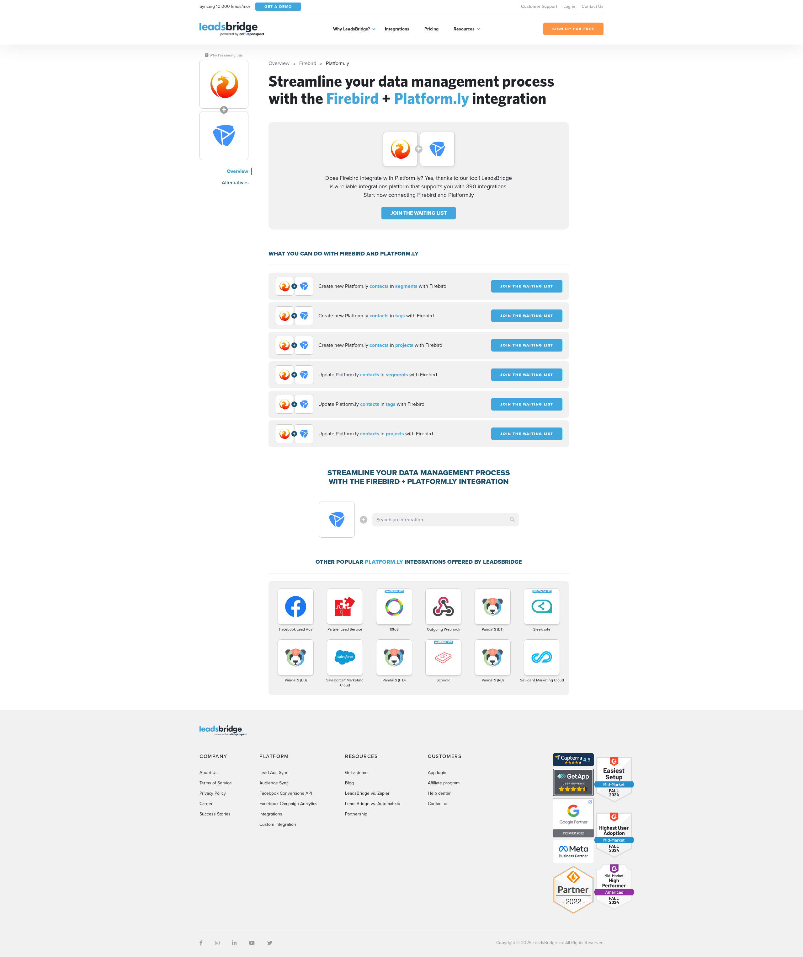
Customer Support (539, 6)
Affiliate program (444, 783)
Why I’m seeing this (226, 55)
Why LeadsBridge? (351, 29)
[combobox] (445, 519)
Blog (349, 783)
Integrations (397, 29)
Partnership (356, 814)
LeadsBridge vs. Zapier (367, 793)
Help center (439, 793)
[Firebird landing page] (223, 84)
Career (206, 803)
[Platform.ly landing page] (223, 135)
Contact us (438, 803)
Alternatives (235, 182)
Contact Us (593, 6)
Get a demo (356, 772)
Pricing (431, 29)
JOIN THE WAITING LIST (419, 213)
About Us (208, 772)
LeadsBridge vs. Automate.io (372, 803)
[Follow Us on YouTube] (252, 943)
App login (437, 772)
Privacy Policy (212, 793)
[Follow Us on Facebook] (201, 943)
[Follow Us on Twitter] (269, 943)
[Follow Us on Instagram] (217, 943)
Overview (237, 171)
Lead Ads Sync (273, 772)
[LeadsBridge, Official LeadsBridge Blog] (231, 28)
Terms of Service (215, 783)
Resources (464, 29)
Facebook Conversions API (285, 793)
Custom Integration (277, 824)
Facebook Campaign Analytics (288, 803)
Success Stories (215, 814)
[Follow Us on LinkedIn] (234, 943)
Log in (569, 6)
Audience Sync (274, 783)
